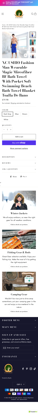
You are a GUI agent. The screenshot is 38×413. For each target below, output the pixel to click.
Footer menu (11, 320)
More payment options (19, 148)
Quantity (7, 125)
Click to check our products (19, 225)
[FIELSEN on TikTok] (35, 368)
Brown (24, 114)
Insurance (9, 356)
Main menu (9, 327)
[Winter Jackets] (19, 200)
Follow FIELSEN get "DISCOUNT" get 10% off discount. (19, 3)
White (6, 119)
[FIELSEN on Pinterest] (27, 368)
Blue (17, 114)
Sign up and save (14, 335)
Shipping (13, 103)
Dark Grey (7, 114)
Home (3, 25)
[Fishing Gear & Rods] (19, 239)
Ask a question (10, 169)
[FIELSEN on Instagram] (31, 368)
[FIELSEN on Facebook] (23, 368)
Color (5, 110)
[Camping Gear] (19, 281)
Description (8, 157)
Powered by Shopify (6, 378)
